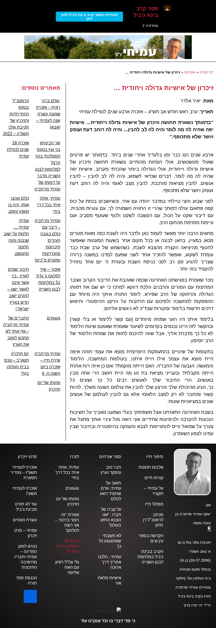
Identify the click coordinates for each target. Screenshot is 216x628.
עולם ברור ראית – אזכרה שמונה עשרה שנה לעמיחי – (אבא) (48, 114)
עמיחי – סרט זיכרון (25, 533)
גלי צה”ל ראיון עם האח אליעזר (67, 567)
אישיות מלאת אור (109, 580)
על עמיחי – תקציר (153, 491)
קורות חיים (154, 477)
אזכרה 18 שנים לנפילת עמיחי (18, 149)
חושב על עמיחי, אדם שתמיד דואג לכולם (110, 491)
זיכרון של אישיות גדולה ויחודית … (67, 546)
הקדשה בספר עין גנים (151, 538)
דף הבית (206, 72)
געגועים (53, 318)
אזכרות (189, 72)
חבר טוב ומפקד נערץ (110, 470)
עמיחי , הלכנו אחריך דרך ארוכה (109, 562)
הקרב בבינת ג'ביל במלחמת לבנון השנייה (150, 556)
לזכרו (74, 456)
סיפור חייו (154, 456)
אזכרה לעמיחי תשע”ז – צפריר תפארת (24, 472)
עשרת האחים (25, 520)
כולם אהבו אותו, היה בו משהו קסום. (18, 205)
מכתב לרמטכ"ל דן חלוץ (153, 519)
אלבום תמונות (151, 467)
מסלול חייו (154, 504)
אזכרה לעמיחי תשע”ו (24, 491)
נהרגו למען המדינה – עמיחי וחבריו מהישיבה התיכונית (25, 557)
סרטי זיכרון (27, 456)
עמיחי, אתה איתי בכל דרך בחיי (48, 205)
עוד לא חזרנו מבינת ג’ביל (26, 507)
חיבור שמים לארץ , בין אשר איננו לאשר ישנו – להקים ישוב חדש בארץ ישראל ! (18, 289)
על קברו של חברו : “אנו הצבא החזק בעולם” (111, 517)
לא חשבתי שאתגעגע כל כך (110, 540)
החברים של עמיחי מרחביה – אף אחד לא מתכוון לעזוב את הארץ (16, 331)
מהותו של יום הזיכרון (67, 501)
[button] (209, 39)
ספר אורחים (110, 456)
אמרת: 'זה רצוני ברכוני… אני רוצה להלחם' (67, 522)
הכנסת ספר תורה (26, 580)
